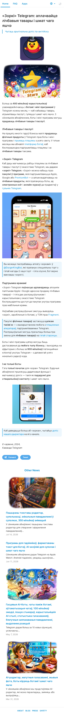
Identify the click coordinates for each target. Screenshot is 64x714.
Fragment (53, 314)
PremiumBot (21, 177)
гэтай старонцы (48, 335)
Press (35, 711)
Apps (24, 3)
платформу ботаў (34, 144)
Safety (43, 711)
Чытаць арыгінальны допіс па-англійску (27, 31)
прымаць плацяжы (25, 140)
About (20, 711)
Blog (27, 711)
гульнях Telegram (11, 188)
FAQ (15, 3)
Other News (32, 470)
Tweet (25, 457)
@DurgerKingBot (13, 267)
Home (5, 3)
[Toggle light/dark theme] (60, 3)
